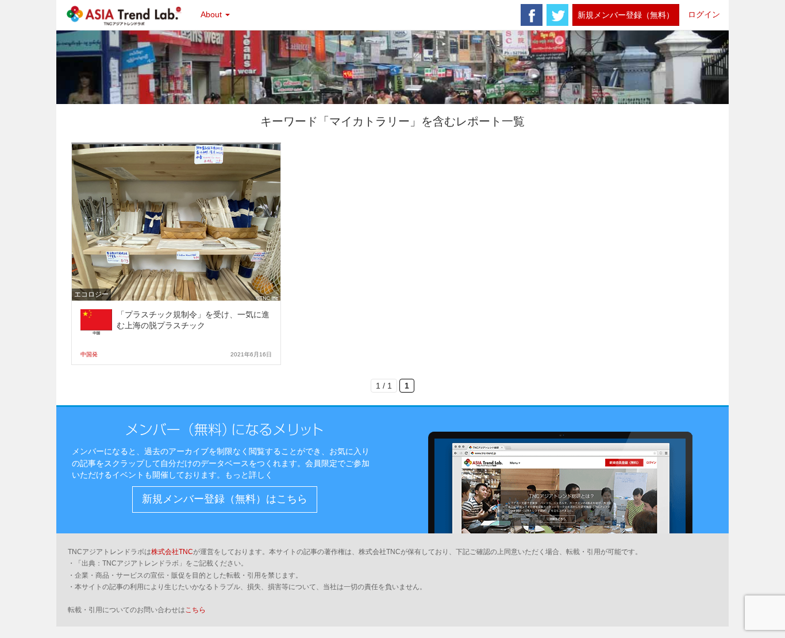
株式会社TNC (172, 552)
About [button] (212, 14)
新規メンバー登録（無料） (626, 15)
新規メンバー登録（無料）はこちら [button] (224, 499)
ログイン (704, 14)
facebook (531, 15)
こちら (195, 610)
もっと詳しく (249, 474)
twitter (557, 15)
